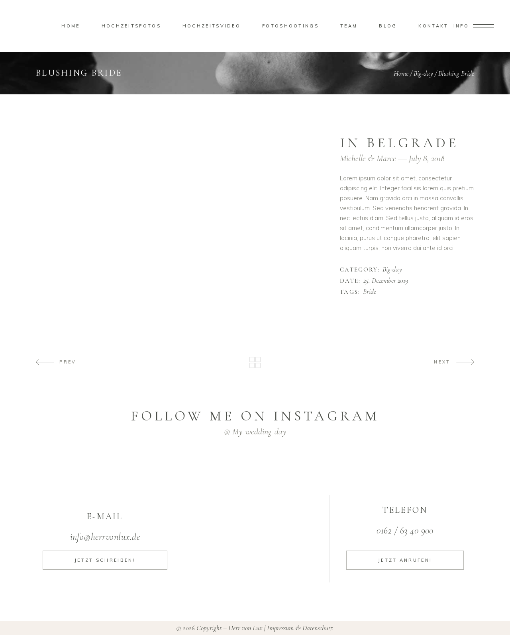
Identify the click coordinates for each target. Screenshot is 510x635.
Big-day (423, 73)
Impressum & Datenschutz (300, 627)
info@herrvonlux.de (105, 537)
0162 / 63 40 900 (405, 530)
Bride (369, 292)
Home (401, 73)
